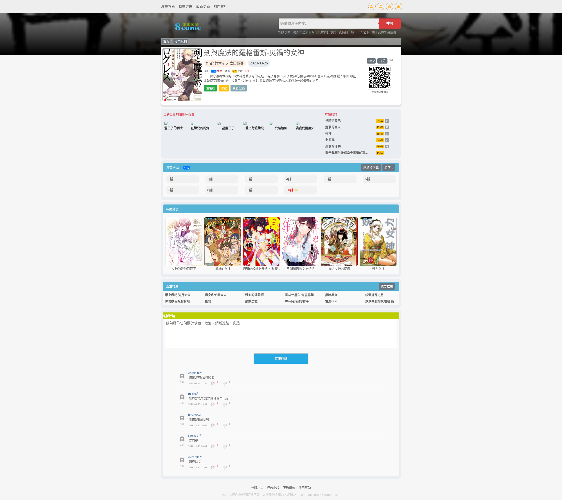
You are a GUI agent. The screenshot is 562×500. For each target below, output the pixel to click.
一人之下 (363, 32)
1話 (170, 179)
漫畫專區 (168, 6)
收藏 (224, 88)
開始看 (210, 88)
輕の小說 (273, 487)
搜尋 (389, 23)
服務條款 (289, 487)
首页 (166, 41)
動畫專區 (185, 6)
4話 (289, 179)
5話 (328, 179)
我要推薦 (387, 286)
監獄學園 (284, 32)
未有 (234, 71)
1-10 (214, 71)
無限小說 (257, 487)
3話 (249, 179)
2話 (210, 179)
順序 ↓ (388, 167)
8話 (210, 190)
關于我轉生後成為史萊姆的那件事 (395, 32)
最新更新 (203, 6)
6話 (367, 179)
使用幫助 (305, 487)
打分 (382, 61)
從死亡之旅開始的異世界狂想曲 (315, 32)
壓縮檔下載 (371, 167)
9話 (249, 190)
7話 (170, 190)
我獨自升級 (347, 32)
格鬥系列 (181, 41)
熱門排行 (221, 6)
